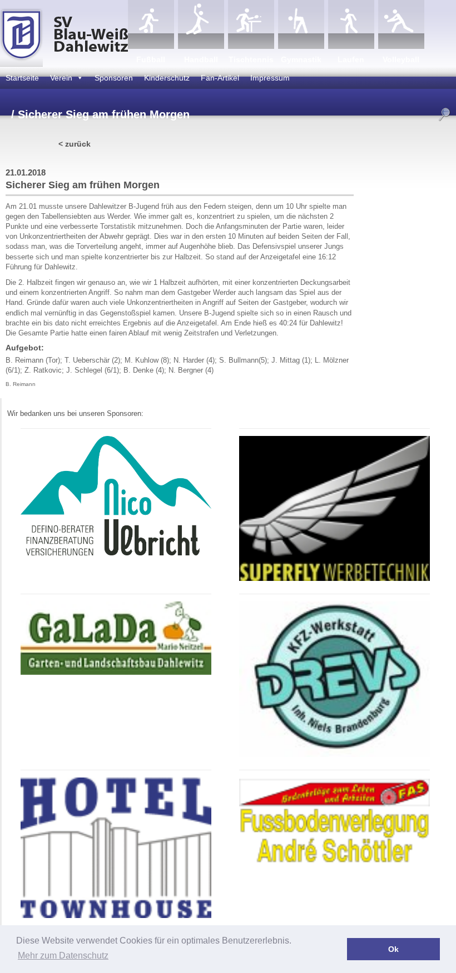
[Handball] (201, 24)
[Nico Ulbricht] (116, 553)
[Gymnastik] (301, 24)
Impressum (270, 77)
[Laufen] (351, 24)
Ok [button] (393, 949)
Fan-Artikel (220, 77)
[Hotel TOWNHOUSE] (116, 916)
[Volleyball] (401, 24)
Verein (61, 77)
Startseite (22, 77)
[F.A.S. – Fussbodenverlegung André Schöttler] (334, 863)
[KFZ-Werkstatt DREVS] (334, 755)
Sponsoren (114, 77)
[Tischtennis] (251, 24)
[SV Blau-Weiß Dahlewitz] (64, 33)
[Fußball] (151, 24)
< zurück (74, 143)
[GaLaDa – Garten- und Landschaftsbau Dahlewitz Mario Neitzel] (116, 673)
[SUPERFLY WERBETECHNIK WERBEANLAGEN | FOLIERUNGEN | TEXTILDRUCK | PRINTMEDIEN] (334, 579)
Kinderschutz (167, 77)
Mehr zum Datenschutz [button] (63, 955)
